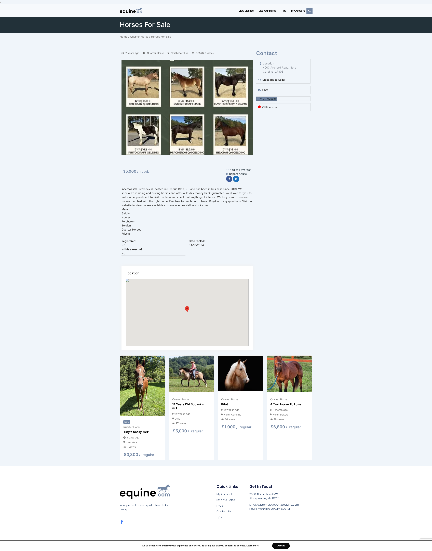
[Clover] (145, 374)
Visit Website (268, 98)
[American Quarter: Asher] (292, 374)
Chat (265, 90)
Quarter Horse (139, 36)
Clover (131, 404)
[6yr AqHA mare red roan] (243, 373)
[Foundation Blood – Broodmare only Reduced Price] (194, 375)
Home (123, 36)
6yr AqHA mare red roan (242, 402)
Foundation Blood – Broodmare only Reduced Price (193, 410)
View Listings (246, 10)
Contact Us (224, 511)
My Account (298, 10)
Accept (281, 545)
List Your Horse (267, 10)
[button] (187, 309)
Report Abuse (238, 174)
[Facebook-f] (122, 522)
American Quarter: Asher (291, 404)
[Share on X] (236, 179)
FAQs (220, 506)
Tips (283, 10)
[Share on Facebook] (229, 179)
